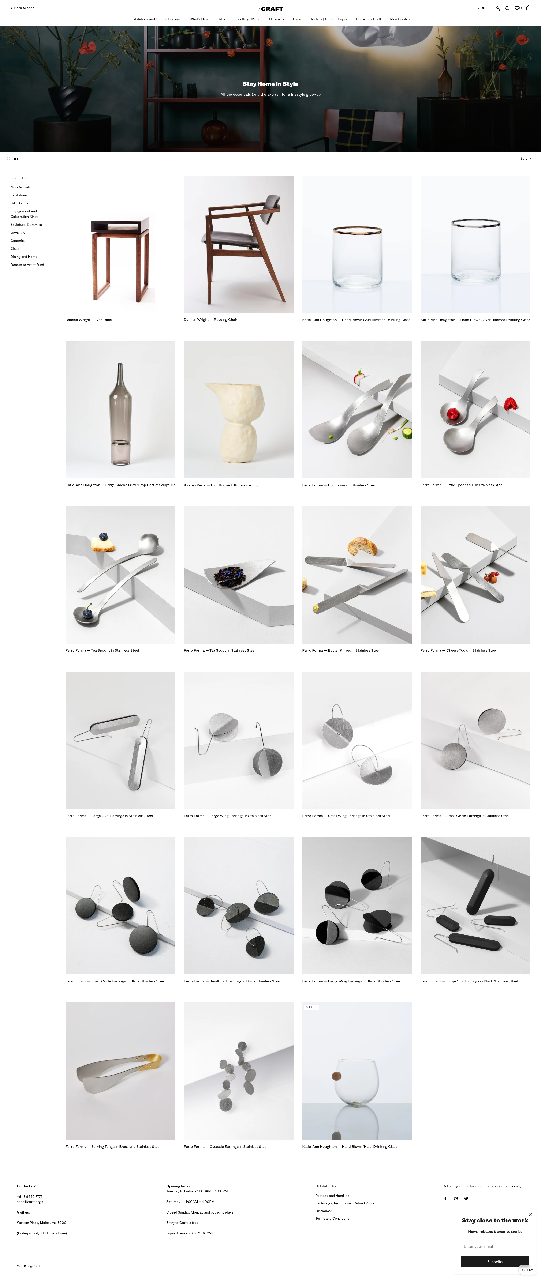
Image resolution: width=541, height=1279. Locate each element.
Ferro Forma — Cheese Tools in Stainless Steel (459, 650)
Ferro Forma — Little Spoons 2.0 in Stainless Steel (462, 485)
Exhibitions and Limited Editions (156, 19)
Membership (400, 19)
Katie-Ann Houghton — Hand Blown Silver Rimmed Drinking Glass (475, 320)
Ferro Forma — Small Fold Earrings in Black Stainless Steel (232, 981)
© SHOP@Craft (28, 1266)
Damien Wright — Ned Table (89, 320)
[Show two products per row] (8, 158)
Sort (524, 158)
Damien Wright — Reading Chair (210, 319)
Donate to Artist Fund (27, 264)
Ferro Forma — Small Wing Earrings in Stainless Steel (346, 816)
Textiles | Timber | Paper (328, 19)
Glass (297, 19)
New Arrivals (21, 187)
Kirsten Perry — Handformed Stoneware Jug (221, 485)
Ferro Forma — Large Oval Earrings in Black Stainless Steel (469, 981)
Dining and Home (24, 256)
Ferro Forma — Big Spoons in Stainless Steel (339, 485)
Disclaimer (324, 1210)
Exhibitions (19, 195)
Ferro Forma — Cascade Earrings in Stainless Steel (225, 1146)
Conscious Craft (368, 19)
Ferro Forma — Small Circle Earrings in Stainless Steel (465, 816)
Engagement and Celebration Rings (24, 214)
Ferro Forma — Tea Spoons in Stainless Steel (102, 650)
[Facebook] (445, 1198)
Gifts (221, 19)
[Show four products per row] (16, 158)
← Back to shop (22, 7)
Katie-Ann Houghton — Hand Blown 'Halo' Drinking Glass (349, 1146)
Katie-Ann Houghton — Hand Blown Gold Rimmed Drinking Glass (356, 320)
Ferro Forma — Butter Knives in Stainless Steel (341, 650)
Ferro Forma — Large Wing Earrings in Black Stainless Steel (351, 981)
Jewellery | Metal (247, 19)
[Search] (507, 8)
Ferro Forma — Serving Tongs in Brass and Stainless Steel (113, 1146)
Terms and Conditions (332, 1218)
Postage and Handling (332, 1195)
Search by (18, 178)
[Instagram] (456, 1198)
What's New (199, 19)
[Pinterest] (466, 1198)
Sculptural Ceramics (26, 224)
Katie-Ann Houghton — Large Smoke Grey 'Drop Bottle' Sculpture (120, 485)
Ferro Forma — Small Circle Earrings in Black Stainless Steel (115, 981)
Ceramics (276, 19)
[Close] (531, 1214)
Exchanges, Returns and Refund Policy (345, 1203)
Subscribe (495, 1261)
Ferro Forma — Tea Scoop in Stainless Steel (219, 650)
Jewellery (18, 232)
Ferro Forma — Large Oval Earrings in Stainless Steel (109, 816)
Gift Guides (19, 203)
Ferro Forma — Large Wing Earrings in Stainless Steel (228, 816)
